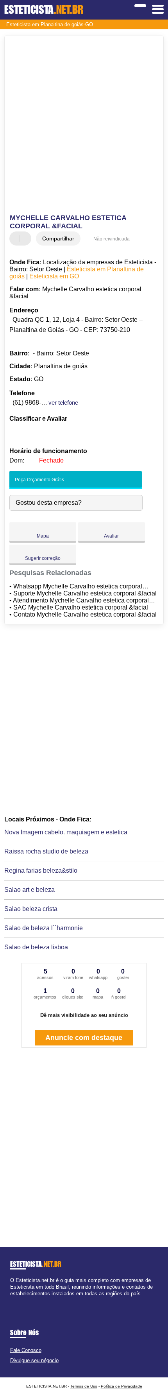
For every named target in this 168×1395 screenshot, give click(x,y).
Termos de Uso (83, 1386)
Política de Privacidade (121, 1386)
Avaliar (111, 536)
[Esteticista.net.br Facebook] (12, 1301)
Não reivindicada (111, 239)
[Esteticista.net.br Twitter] (15, 1301)
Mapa (43, 536)
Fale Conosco (25, 1350)
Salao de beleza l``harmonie (43, 928)
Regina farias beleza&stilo (40, 870)
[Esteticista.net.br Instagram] (19, 1301)
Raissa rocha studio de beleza (46, 851)
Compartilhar (58, 238)
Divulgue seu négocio (34, 1360)
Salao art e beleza (29, 889)
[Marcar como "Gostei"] (16, 238)
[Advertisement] (84, 126)
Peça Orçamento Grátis (39, 479)
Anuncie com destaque (83, 1038)
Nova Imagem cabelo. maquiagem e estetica (65, 832)
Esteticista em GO (54, 276)
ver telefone (63, 402)
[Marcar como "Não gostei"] (26, 238)
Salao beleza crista (30, 908)
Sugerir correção (43, 558)
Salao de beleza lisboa (36, 947)
